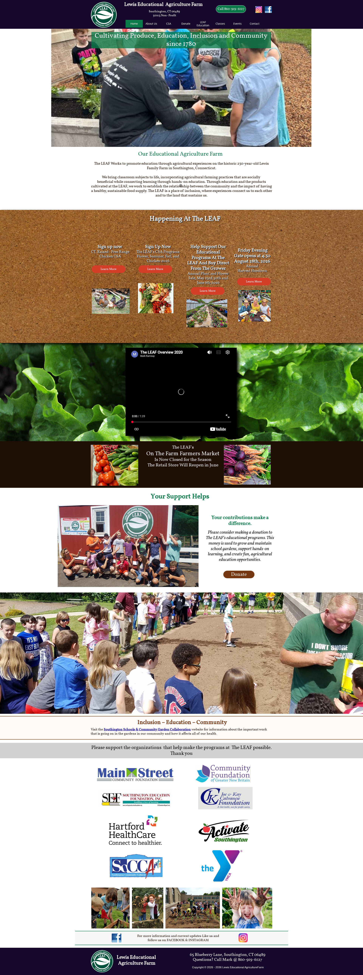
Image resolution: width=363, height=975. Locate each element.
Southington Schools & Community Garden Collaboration (147, 729)
